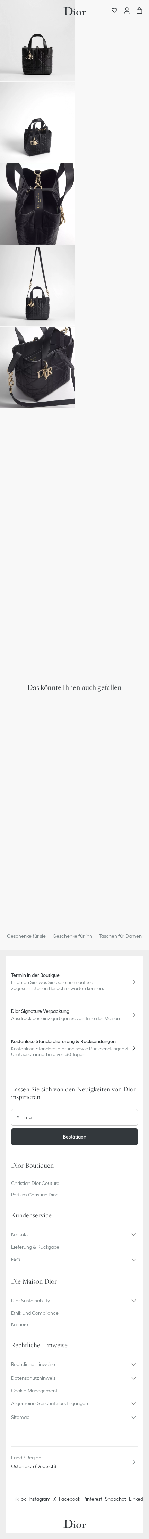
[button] (37, 40)
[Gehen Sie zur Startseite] (74, 11)
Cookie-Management (34, 1390)
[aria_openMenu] (12, 11)
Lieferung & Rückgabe (35, 1247)
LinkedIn (138, 1499)
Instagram (40, 1499)
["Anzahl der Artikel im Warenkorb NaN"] (139, 11)
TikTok (19, 1499)
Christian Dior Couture (35, 1183)
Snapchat (115, 1499)
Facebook (69, 1499)
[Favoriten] (114, 11)
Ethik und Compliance (35, 1313)
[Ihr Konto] (127, 11)
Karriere (19, 1324)
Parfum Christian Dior (34, 1194)
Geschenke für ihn (72, 936)
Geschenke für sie (26, 936)
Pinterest (92, 1499)
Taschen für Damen (120, 936)
